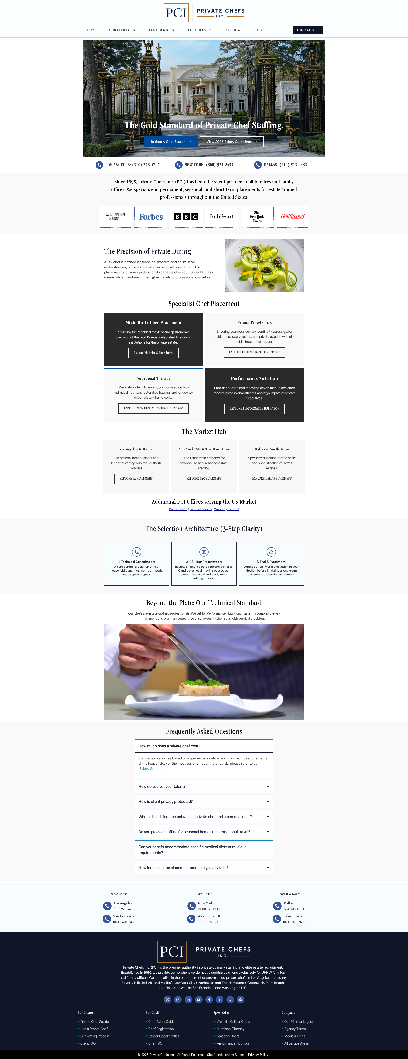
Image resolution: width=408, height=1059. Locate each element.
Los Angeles (123, 903)
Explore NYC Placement (204, 479)
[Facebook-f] (209, 999)
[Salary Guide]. (149, 768)
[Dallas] (277, 906)
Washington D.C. (226, 509)
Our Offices (119, 30)
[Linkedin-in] (188, 999)
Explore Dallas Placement (272, 479)
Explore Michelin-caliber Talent (153, 353)
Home (91, 30)
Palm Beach (178, 509)
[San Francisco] (107, 919)
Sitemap (240, 1055)
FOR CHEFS (197, 30)
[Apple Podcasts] (230, 999)
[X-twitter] (167, 999)
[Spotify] (240, 999)
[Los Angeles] (107, 906)
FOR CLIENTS (159, 30)
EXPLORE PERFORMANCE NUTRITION (254, 409)
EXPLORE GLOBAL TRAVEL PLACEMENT (254, 352)
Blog (257, 30)
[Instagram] (177, 999)
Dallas (288, 903)
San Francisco (201, 509)
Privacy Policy (258, 1055)
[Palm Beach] (277, 919)
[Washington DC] (191, 919)
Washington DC (209, 916)
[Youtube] (199, 999)
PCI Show (233, 30)
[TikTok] (219, 999)
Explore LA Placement (136, 479)
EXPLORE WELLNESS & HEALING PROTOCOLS (153, 408)
